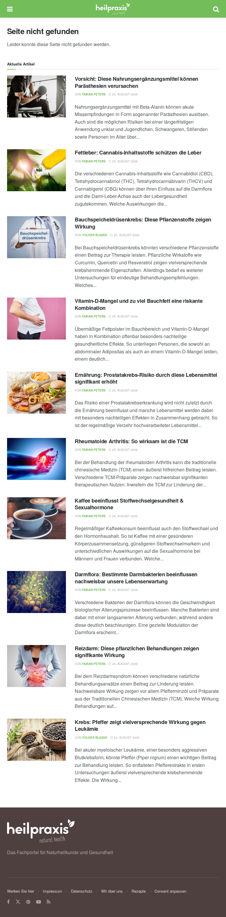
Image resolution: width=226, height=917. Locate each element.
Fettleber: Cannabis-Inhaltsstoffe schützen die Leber (138, 152)
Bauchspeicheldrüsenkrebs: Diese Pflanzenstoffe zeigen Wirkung (143, 223)
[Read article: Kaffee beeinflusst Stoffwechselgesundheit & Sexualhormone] (36, 518)
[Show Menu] (10, 9)
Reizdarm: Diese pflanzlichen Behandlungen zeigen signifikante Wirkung (137, 651)
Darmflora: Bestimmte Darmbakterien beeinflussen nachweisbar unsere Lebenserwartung (136, 577)
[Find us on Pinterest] (28, 902)
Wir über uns (112, 891)
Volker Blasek (94, 235)
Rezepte (139, 891)
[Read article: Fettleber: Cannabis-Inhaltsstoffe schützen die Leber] (36, 170)
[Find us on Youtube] (38, 902)
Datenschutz (81, 891)
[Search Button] (216, 9)
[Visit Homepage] (113, 9)
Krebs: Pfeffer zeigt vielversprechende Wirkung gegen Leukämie (140, 725)
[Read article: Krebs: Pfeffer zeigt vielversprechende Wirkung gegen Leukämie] (36, 740)
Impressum (52, 891)
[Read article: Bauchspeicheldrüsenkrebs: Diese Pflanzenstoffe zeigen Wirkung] (36, 237)
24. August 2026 (124, 516)
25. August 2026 (124, 94)
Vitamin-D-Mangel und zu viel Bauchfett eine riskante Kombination (138, 304)
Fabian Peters (94, 94)
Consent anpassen (170, 891)
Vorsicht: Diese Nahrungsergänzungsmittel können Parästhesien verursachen (136, 82)
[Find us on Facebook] (8, 902)
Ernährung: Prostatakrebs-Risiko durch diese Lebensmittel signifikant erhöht (146, 378)
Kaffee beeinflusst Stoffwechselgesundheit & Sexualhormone (129, 504)
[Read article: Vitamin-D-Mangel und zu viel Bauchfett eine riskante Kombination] (36, 319)
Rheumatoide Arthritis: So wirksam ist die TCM (131, 441)
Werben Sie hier (20, 891)
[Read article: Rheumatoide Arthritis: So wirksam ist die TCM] (36, 459)
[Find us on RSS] (49, 902)
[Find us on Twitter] (18, 902)
